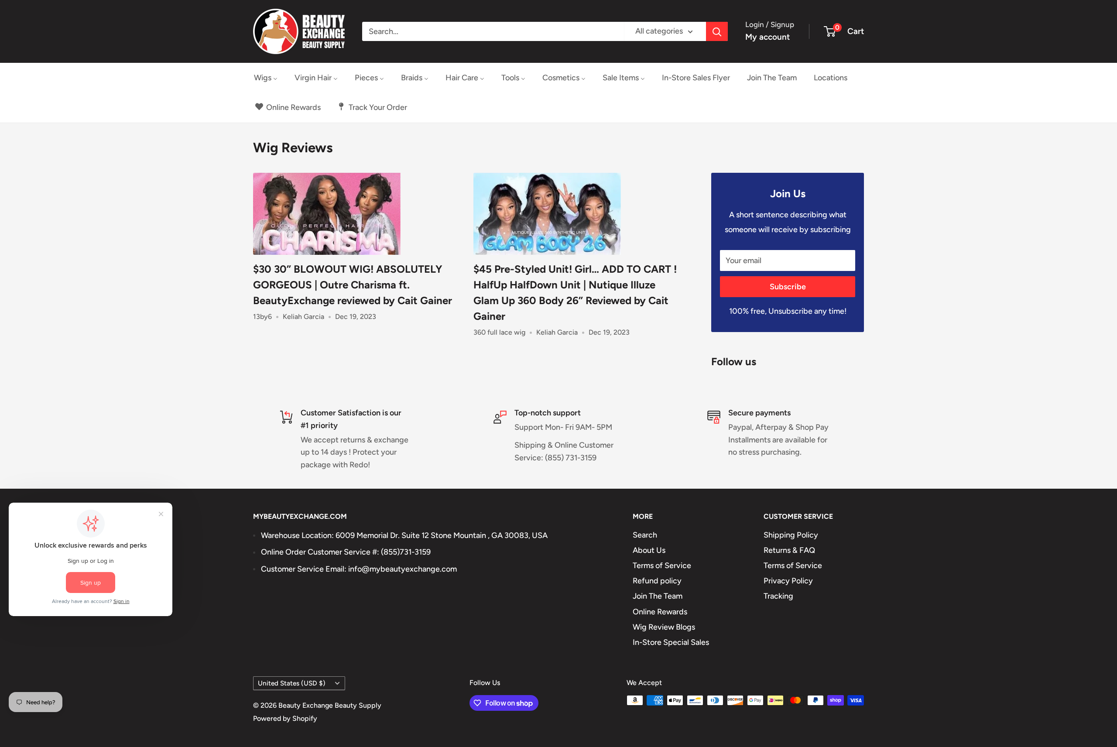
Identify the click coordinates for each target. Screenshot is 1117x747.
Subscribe (788, 286)
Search (645, 535)
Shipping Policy (791, 535)
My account (767, 37)
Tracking (778, 596)
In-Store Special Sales (671, 642)
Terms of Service (662, 565)
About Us (649, 550)
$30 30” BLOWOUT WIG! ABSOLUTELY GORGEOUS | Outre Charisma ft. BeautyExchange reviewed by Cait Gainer (352, 285)
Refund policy (657, 581)
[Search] (717, 31)
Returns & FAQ (789, 550)
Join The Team (657, 596)
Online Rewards (660, 612)
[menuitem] (265, 77)
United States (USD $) (292, 683)
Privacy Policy (788, 581)
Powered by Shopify (285, 718)
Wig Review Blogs (664, 627)
